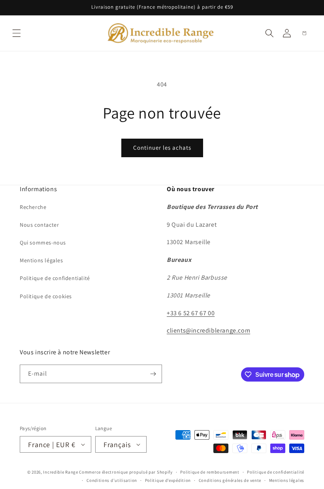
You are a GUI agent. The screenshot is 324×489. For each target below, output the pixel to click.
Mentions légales (41, 260)
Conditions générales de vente (230, 480)
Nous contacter (39, 224)
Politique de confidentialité (55, 278)
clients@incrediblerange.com (208, 330)
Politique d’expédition (168, 480)
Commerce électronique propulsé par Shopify (125, 472)
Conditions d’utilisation (112, 480)
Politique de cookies (46, 296)
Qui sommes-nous (43, 242)
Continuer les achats (162, 147)
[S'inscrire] (153, 374)
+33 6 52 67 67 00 (191, 313)
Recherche (33, 207)
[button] (16, 33)
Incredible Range (60, 472)
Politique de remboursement (209, 472)
